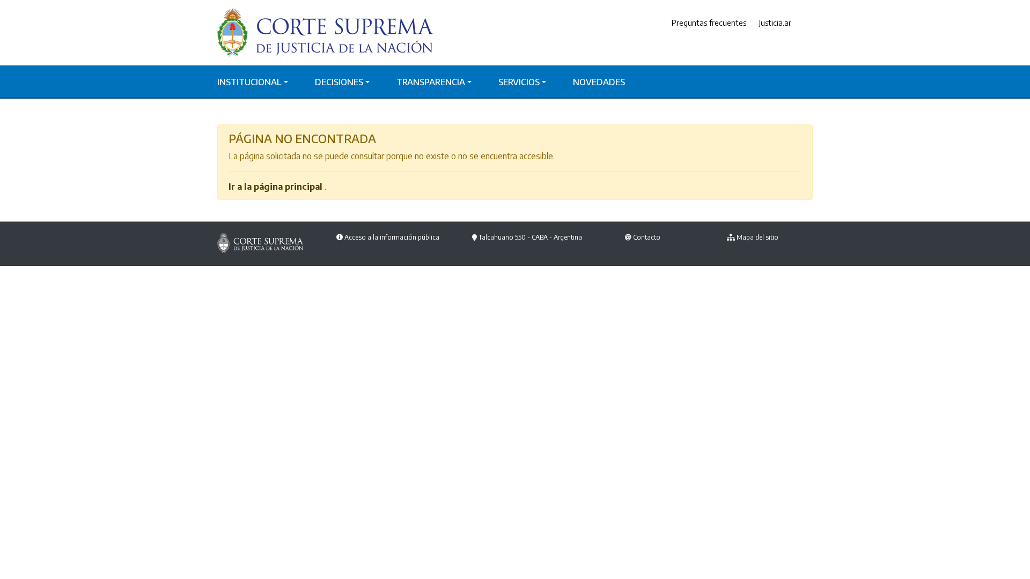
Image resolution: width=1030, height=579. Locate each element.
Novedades (599, 82)
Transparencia (430, 82)
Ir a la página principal (275, 186)
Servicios (519, 82)
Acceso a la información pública (391, 237)
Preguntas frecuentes (709, 22)
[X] (802, 23)
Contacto (646, 237)
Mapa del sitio (757, 237)
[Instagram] (810, 23)
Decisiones (339, 82)
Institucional (249, 82)
